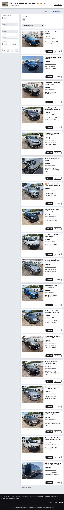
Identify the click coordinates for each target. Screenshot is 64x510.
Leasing (14, 44)
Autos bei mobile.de (46, 507)
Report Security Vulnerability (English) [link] (10, 498)
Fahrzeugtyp (5, 22)
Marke (4, 29)
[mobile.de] (59, 502)
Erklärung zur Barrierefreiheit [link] (51, 496)
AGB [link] (9, 496)
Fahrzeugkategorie (7, 15)
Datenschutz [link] (25, 496)
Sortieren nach (25, 23)
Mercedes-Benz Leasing (35, 507)
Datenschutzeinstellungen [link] (36, 496)
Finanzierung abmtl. (50, 38)
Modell (4, 34)
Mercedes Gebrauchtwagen (19, 507)
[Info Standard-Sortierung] (45, 25)
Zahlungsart (5, 42)
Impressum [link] (4, 496)
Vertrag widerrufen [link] (16, 496)
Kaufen (6, 44)
